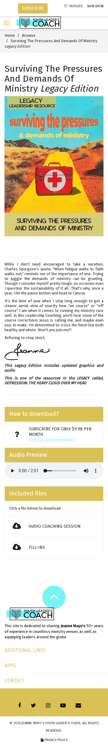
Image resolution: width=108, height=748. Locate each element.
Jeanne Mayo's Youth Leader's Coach (51, 723)
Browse (28, 35)
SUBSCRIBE (33, 8)
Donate (75, 6)
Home (9, 35)
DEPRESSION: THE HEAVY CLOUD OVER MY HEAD (45, 383)
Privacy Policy (56, 740)
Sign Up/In (95, 6)
